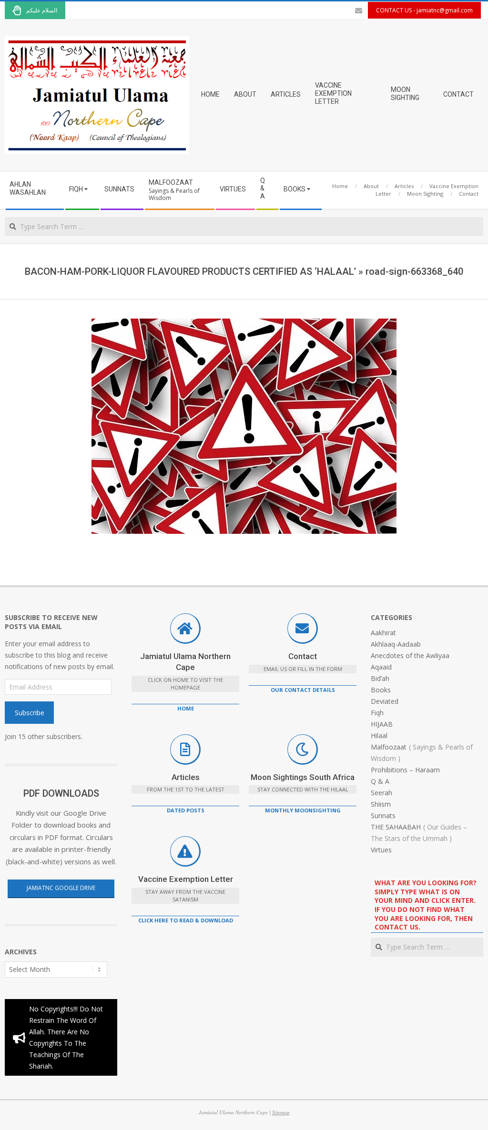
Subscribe (29, 712)
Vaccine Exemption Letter (185, 879)
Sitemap (281, 1112)
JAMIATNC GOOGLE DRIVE (61, 888)
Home (185, 708)
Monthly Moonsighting (303, 810)
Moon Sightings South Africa (303, 777)
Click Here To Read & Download (185, 920)
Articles (186, 777)
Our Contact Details (303, 689)
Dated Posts (185, 810)
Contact (302, 656)
